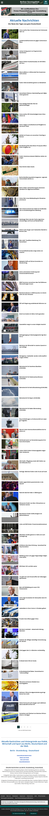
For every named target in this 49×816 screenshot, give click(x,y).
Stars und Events (24, 759)
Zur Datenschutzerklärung (19, 813)
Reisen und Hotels (24, 757)
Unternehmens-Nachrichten (24, 755)
